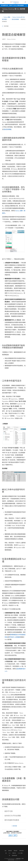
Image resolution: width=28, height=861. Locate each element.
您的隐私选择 (14, 855)
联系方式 (14, 853)
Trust (9, 853)
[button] (2, 26)
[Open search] (25, 2)
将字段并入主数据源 (14, 637)
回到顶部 (14, 826)
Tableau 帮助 (6, 17)
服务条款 (10, 850)
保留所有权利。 (18, 858)
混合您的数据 (15, 19)
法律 (5, 850)
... (9, 19)
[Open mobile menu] (3, 2)
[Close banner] (26, 5)
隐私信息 (15, 850)
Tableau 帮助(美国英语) (19, 5)
